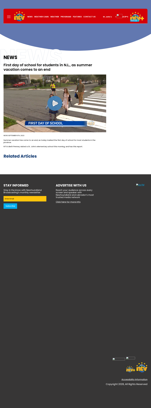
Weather (54, 16)
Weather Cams (41, 16)
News (30, 16)
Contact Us (89, 16)
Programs (66, 16)
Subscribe (10, 206)
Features (77, 16)
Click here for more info (68, 201)
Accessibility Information (134, 379)
